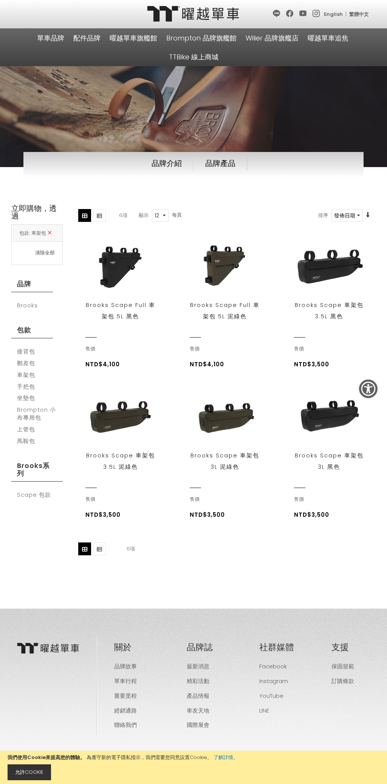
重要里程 (125, 696)
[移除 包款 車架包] (50, 233)
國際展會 (198, 725)
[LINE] (277, 14)
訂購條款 (342, 681)
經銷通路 (125, 710)
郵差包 (26, 363)
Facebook (273, 666)
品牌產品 (220, 163)
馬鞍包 (26, 441)
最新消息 (198, 666)
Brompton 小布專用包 (36, 413)
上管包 (26, 429)
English (333, 14)
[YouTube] (303, 14)
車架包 (26, 375)
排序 (323, 215)
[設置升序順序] (368, 215)
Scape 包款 (34, 495)
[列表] (99, 215)
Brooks (27, 305)
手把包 (26, 386)
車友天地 (198, 710)
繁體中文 (359, 14)
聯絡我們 (125, 725)
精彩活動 (198, 681)
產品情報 (198, 696)
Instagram (273, 681)
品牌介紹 (167, 163)
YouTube (271, 696)
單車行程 (125, 681)
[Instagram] (316, 14)
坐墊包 (26, 398)
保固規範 (342, 666)
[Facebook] (290, 14)
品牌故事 (125, 666)
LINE (264, 710)
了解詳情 (223, 757)
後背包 (26, 351)
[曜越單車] (193, 14)
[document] (193, 767)
